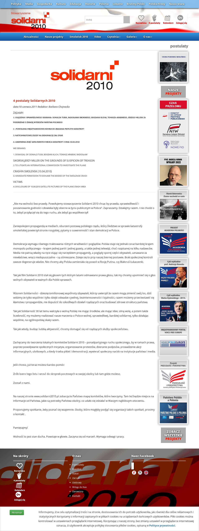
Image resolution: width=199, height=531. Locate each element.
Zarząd (75, 478)
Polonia (104, 4)
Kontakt (76, 495)
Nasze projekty (54, 36)
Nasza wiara (177, 4)
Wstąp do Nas (79, 487)
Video (97, 36)
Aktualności (31, 36)
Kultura (61, 4)
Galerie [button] (131, 36)
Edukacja (75, 4)
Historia (90, 4)
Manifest (76, 469)
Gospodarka (44, 4)
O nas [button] (146, 36)
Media (29, 4)
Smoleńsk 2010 (79, 36)
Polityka (16, 4)
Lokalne (118, 4)
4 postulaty (78, 464)
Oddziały (76, 482)
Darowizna (77, 491)
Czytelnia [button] (113, 36)
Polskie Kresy (157, 4)
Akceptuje (17, 512)
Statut (75, 473)
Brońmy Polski (136, 4)
